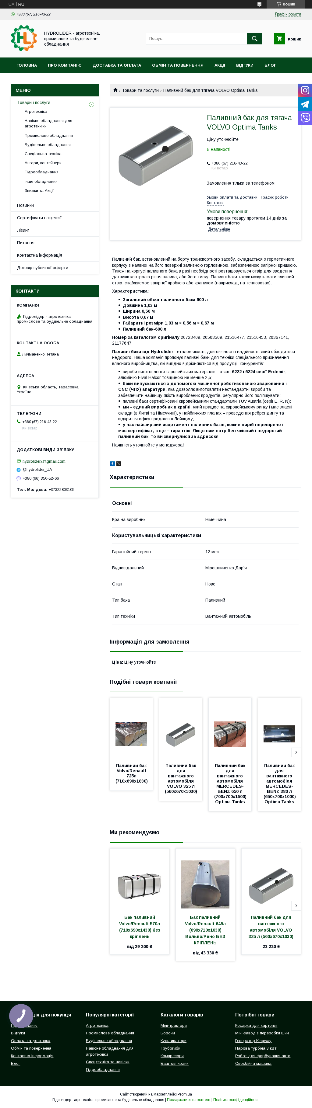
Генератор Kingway (253, 1040)
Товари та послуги (140, 90)
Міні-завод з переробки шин (262, 1033)
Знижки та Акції (39, 190)
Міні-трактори (174, 1025)
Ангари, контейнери (43, 163)
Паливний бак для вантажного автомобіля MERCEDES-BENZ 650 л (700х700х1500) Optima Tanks (231, 783)
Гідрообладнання (41, 172)
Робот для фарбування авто (262, 1056)
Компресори (172, 1056)
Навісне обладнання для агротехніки (48, 123)
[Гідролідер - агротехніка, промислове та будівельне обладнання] (24, 49)
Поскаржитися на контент (189, 1100)
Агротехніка (36, 111)
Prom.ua (185, 1094)
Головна (26, 65)
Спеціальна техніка (43, 153)
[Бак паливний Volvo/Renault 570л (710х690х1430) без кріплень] (139, 879)
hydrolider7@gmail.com (44, 461)
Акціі (219, 65)
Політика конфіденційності (236, 1100)
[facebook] (112, 464)
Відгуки (245, 65)
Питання (25, 242)
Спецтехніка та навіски (107, 1062)
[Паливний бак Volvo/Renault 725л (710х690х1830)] (131, 728)
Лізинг (23, 230)
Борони (168, 1033)
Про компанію (65, 65)
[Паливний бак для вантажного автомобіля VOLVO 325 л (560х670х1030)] (180, 728)
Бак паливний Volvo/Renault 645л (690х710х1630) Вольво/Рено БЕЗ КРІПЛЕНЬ (206, 930)
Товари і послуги (33, 102)
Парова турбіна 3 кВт (255, 1048)
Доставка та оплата (117, 65)
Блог (270, 65)
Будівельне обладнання (48, 144)
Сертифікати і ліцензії (39, 217)
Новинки (25, 205)
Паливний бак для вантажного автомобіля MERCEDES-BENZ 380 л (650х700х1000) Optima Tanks (280, 783)
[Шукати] (254, 38)
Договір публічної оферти (42, 267)
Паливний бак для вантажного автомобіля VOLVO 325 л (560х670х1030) (181, 778)
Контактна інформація (39, 255)
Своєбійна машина (253, 1063)
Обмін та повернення (178, 65)
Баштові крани (175, 1063)
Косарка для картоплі (256, 1025)
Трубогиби (170, 1048)
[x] (118, 464)
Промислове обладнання (49, 135)
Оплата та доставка (30, 1040)
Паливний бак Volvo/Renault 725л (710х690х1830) (131, 773)
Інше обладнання (41, 181)
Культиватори (173, 1040)
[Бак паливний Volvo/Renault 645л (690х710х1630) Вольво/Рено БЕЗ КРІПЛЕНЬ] (205, 879)
